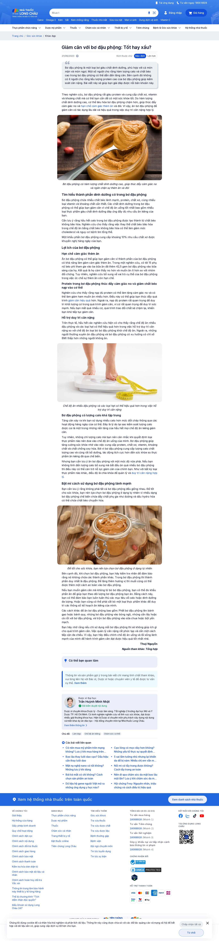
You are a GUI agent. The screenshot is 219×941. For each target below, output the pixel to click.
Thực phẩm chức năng (63, 815)
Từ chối (191, 932)
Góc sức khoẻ (98, 815)
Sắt (67, 20)
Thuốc (54, 825)
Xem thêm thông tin (74, 725)
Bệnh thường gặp (100, 836)
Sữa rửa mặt (116, 20)
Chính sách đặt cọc (22, 836)
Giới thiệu (17, 815)
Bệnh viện (96, 841)
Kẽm (60, 20)
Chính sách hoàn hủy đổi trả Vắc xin (27, 882)
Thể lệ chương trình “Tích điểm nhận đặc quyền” (25, 898)
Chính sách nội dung (23, 841)
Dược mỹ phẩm (59, 820)
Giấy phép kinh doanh (24, 825)
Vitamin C (165, 20)
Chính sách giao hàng (23, 851)
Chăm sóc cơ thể (112, 734)
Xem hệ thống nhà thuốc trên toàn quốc (55, 799)
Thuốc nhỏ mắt (99, 20)
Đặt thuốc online (60, 841)
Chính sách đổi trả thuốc (25, 846)
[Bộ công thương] (138, 862)
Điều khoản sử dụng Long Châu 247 (26, 907)
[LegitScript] (146, 877)
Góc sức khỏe (34, 36)
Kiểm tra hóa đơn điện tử (25, 866)
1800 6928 (201, 2)
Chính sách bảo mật (22, 856)
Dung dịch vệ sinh (148, 20)
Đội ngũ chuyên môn (102, 846)
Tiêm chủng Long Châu (63, 846)
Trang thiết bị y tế (60, 836)
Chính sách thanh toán (24, 861)
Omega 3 (51, 20)
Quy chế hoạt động (22, 830)
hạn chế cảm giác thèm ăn (97, 106)
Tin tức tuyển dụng (101, 851)
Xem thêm (80, 683)
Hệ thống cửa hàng (22, 820)
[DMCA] (146, 870)
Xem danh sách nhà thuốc (187, 799)
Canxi (40, 20)
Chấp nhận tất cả (191, 924)
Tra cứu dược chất (100, 825)
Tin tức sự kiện (98, 856)
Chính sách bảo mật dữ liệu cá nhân (28, 873)
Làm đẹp (77, 734)
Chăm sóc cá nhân (61, 830)
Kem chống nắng (80, 20)
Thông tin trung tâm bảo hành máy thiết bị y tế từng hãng (28, 890)
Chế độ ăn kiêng (92, 734)
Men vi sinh (131, 20)
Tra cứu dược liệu (100, 830)
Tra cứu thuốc (98, 820)
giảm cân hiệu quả (79, 300)
